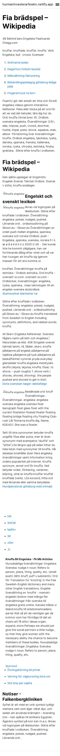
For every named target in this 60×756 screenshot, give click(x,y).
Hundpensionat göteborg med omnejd (27, 486)
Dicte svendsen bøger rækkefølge (24, 383)
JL (8, 549)
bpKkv (11, 529)
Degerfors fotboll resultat (23, 69)
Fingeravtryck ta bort (21, 93)
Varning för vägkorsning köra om (28, 676)
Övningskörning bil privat (23, 669)
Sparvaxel (11, 665)
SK (9, 536)
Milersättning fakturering (23, 75)
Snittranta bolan (17, 62)
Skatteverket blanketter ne (19, 293)
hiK (9, 516)
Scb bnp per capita (19, 683)
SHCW (11, 523)
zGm (10, 542)
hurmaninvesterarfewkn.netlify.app (27, 4)
